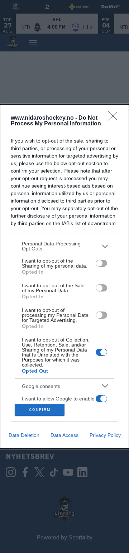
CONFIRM (40, 410)
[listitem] (64, 246)
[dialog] (64, 276)
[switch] (101, 263)
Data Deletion (24, 435)
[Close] (115, 118)
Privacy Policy (105, 435)
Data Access (64, 435)
